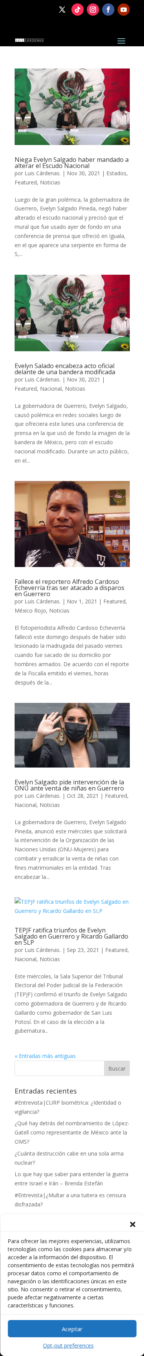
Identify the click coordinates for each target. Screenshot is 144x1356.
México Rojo (30, 610)
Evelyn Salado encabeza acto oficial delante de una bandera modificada (65, 369)
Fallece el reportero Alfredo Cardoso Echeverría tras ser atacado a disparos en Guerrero (69, 587)
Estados (116, 173)
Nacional (51, 388)
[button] (132, 1224)
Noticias (50, 182)
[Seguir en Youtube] (124, 9)
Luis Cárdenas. (43, 173)
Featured (26, 182)
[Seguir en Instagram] (93, 9)
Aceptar (72, 1329)
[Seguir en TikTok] (77, 9)
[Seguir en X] (62, 9)
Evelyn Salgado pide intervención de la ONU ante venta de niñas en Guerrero (69, 785)
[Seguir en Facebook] (108, 9)
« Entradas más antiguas (45, 1055)
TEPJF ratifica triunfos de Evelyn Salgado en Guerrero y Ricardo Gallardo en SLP (71, 936)
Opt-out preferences (68, 1345)
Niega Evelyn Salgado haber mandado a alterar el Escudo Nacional (72, 162)
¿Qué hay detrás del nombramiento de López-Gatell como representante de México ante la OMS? (72, 1132)
